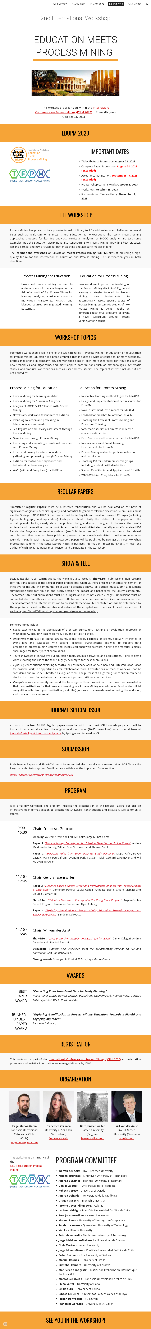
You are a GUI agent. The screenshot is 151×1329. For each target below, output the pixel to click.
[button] (147, 4)
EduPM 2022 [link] (135, 4)
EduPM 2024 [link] (97, 4)
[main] (75, 18)
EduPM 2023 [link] (116, 4)
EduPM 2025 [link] (78, 4)
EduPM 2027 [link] (60, 4)
